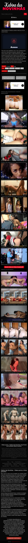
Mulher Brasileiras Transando (19, 463)
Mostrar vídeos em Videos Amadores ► (14, 267)
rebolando (12, 68)
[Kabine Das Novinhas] (14, 6)
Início (8, 461)
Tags (12, 461)
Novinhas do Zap (8, 464)
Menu (15, 17)
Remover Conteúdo (15, 466)
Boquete (15, 464)
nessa (7, 68)
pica (22, 68)
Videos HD (23, 466)
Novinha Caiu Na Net (6, 463)
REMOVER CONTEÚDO (14, 538)
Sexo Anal (21, 464)
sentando (18, 68)
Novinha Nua (18, 461)
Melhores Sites (6, 466)
